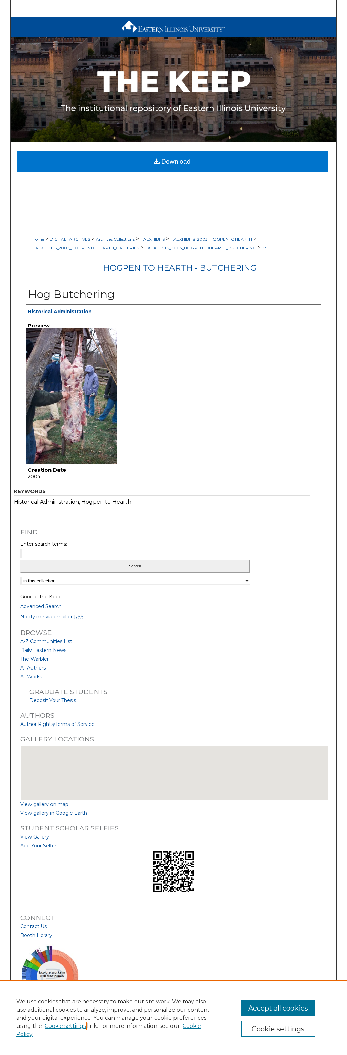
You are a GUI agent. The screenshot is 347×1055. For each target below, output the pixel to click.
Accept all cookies (278, 1008)
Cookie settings (65, 1026)
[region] (173, 1017)
